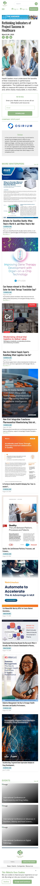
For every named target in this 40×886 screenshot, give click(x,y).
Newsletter (33, 9)
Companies (21, 866)
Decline (6, 882)
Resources (29, 866)
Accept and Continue (22, 882)
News (9, 866)
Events (14, 866)
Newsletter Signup (29, 862)
